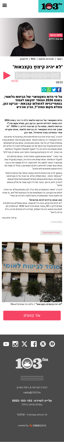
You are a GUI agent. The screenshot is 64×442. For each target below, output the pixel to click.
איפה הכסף (56, 35)
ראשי (59, 59)
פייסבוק (24, 59)
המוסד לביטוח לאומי (51, 232)
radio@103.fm (32, 392)
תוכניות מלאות (46, 59)
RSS (33, 59)
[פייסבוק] (58, 89)
